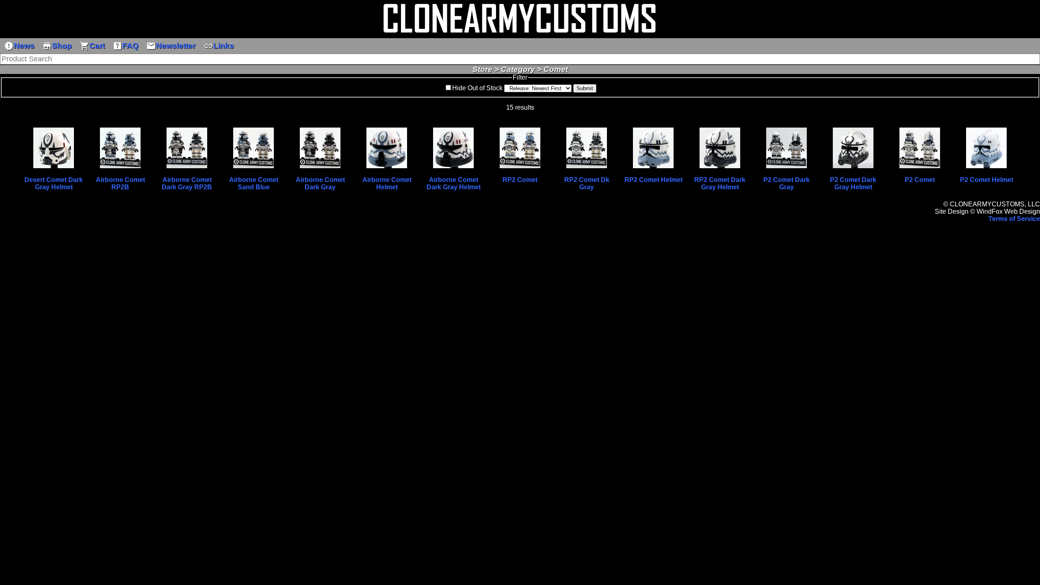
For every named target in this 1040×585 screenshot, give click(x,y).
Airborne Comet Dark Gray (320, 183)
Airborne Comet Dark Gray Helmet (454, 183)
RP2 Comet (520, 179)
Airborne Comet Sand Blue (253, 183)
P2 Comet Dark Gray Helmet (853, 183)
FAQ (126, 46)
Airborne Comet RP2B (120, 183)
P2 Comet (920, 179)
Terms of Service (1014, 218)
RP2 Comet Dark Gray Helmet (719, 183)
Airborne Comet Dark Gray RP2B (187, 183)
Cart (92, 46)
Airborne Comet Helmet (387, 183)
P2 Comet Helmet (986, 179)
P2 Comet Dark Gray (786, 183)
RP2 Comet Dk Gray (586, 183)
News (19, 46)
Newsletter (170, 46)
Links (219, 46)
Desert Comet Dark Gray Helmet (53, 183)
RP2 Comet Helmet (653, 179)
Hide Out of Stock (477, 87)
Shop (57, 46)
